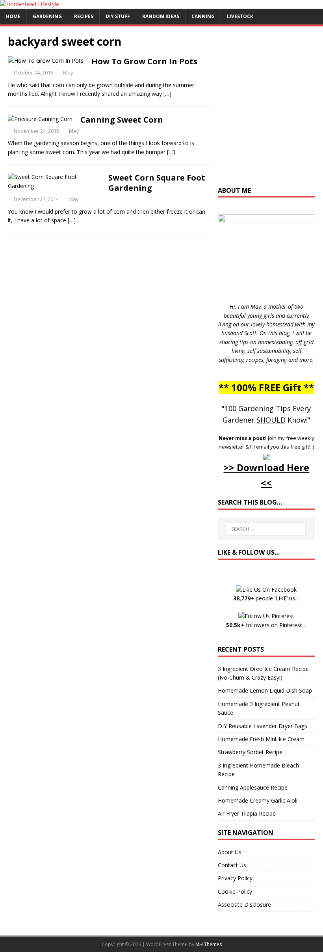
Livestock (240, 16)
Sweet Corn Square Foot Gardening (156, 182)
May (68, 72)
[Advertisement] (270, 110)
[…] (167, 93)
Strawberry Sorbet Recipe (250, 752)
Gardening (47, 16)
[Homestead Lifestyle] (29, 4)
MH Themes (208, 944)
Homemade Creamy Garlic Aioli (257, 800)
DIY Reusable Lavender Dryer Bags (262, 726)
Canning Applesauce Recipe (253, 787)
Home (13, 16)
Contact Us (232, 865)
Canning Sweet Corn (121, 119)
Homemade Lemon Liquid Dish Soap (265, 690)
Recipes (83, 16)
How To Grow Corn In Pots (144, 61)
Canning (203, 16)
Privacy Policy (235, 878)
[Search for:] (266, 529)
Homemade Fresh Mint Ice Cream (261, 739)
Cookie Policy (235, 891)
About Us (229, 852)
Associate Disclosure (244, 904)
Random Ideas (160, 16)
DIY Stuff (118, 16)
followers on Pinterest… (266, 625)
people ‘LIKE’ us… (266, 598)
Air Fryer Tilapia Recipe (247, 813)
